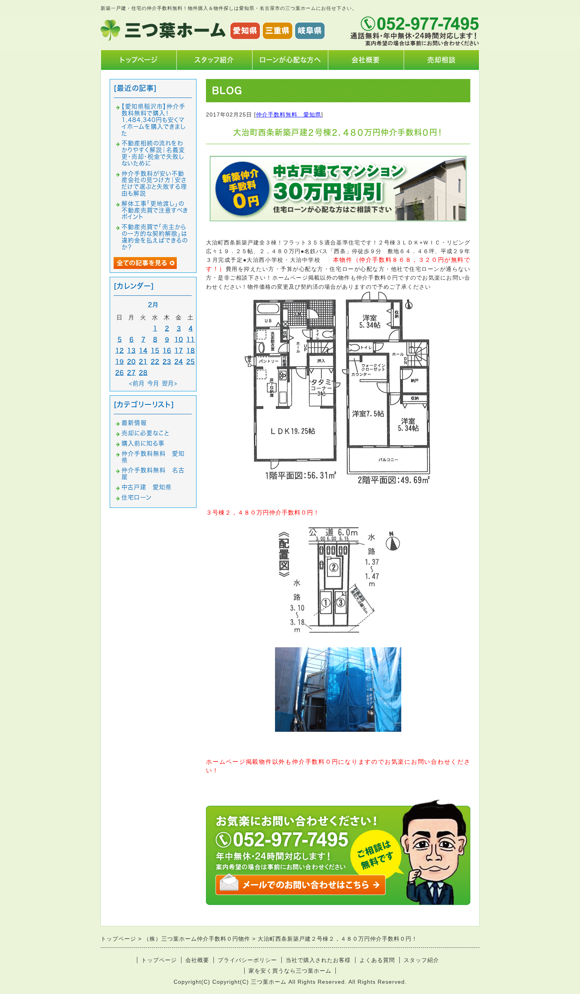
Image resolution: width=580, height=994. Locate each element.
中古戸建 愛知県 (147, 487)
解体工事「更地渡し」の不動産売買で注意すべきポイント (155, 210)
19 (119, 362)
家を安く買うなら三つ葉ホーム (290, 971)
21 (143, 362)
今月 (153, 383)
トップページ (139, 59)
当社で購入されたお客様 (318, 960)
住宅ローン (137, 497)
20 (131, 362)
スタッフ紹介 (214, 59)
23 (167, 362)
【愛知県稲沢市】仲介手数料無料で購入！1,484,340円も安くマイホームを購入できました (154, 119)
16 (167, 350)
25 (190, 362)
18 (190, 350)
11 (190, 339)
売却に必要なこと (145, 433)
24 (178, 362)
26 (119, 373)
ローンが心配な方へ (290, 59)
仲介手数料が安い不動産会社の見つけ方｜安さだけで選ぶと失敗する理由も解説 (154, 183)
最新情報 (134, 423)
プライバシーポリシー (247, 960)
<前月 (137, 383)
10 (178, 339)
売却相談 (441, 59)
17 (178, 350)
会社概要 (366, 59)
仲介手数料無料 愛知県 (288, 114)
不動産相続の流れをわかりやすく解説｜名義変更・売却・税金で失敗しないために (153, 153)
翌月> (170, 383)
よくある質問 (377, 960)
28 (143, 373)
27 (131, 373)
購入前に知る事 (143, 443)
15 (155, 350)
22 (155, 362)
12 (119, 350)
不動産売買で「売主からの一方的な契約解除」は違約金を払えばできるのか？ (155, 237)
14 (143, 350)
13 (131, 350)
